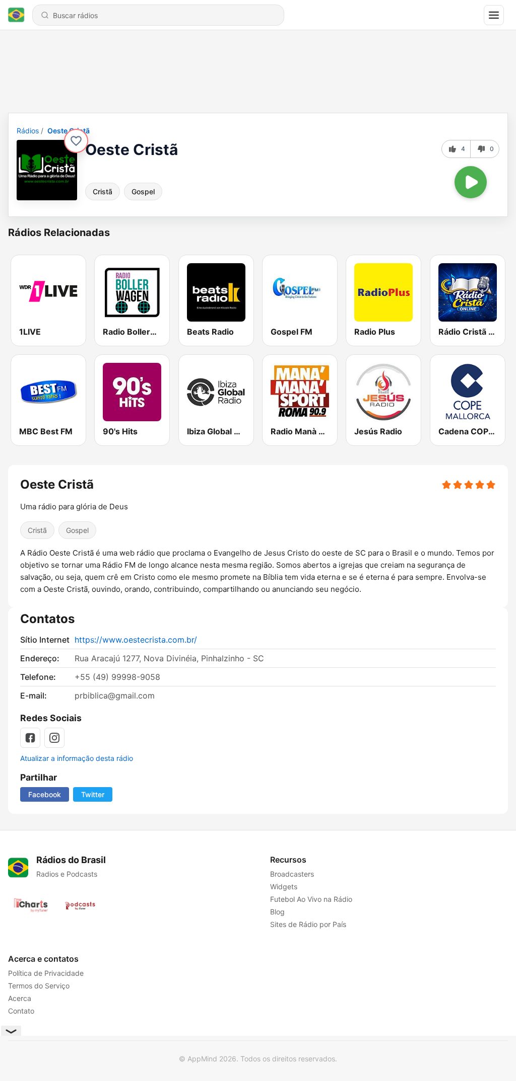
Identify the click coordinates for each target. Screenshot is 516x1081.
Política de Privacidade (46, 973)
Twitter (92, 794)
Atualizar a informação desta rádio (76, 758)
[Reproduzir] (471, 182)
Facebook (44, 794)
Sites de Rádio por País (308, 924)
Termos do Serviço (39, 985)
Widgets (283, 886)
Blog (277, 911)
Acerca (19, 998)
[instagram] (54, 738)
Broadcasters (292, 874)
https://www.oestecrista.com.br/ (136, 640)
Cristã (102, 191)
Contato (21, 1011)
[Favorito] (76, 141)
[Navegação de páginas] (494, 15)
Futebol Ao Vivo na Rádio (311, 899)
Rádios (28, 130)
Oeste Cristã (68, 130)
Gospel (143, 191)
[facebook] (30, 738)
